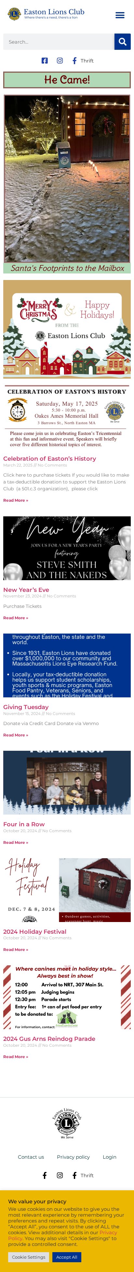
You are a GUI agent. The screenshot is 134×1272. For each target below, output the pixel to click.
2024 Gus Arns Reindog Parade (49, 1038)
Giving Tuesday (25, 707)
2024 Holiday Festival (34, 931)
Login (109, 1157)
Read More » (15, 500)
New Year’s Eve (26, 590)
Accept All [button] (66, 1257)
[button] (120, 15)
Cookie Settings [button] (28, 1257)
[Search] (122, 42)
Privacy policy (73, 1157)
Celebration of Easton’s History (49, 458)
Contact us (31, 1157)
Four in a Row (24, 824)
